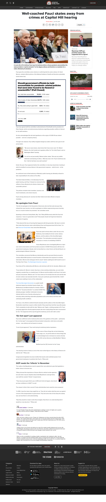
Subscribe (93, 3)
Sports (18, 482)
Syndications (39, 7)
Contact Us (75, 7)
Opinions (8, 484)
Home (21, 7)
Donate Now (82, 475)
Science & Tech (9, 482)
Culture (18, 468)
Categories (29, 7)
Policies (48, 7)
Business (19, 465)
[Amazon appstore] (35, 478)
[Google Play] (35, 474)
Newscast (66, 7)
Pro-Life (18, 479)
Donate (84, 7)
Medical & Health (10, 475)
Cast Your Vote (81, 88)
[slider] (81, 99)
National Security (10, 477)
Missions (19, 475)
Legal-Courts (9, 472)
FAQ (54, 7)
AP (6, 465)
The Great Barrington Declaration (25, 283)
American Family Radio (24, 227)
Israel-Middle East (21, 470)
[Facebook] (7, 3)
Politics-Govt (9, 479)
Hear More (89, 96)
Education (8, 470)
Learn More (57, 477)
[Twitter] (10, 3)
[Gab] (13, 3)
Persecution (19, 477)
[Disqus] (41, 423)
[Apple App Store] (34, 471)
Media (18, 472)
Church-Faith (9, 468)
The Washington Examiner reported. (37, 262)
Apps (59, 7)
